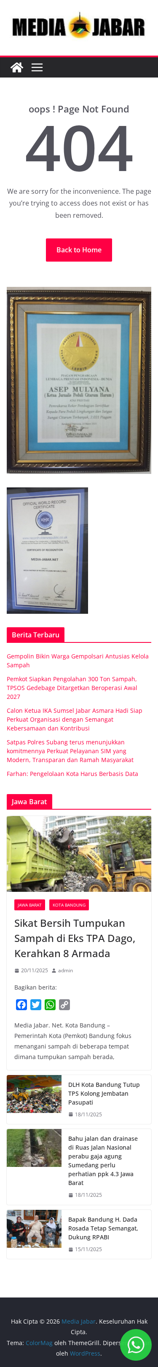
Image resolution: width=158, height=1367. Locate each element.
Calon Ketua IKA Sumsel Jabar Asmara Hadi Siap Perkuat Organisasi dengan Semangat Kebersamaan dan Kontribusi (74, 719)
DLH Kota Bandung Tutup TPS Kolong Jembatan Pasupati (104, 1093)
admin (65, 970)
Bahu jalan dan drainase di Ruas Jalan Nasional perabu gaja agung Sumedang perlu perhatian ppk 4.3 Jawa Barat (103, 1160)
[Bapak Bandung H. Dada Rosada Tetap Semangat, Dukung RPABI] (34, 1234)
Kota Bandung (69, 905)
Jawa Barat (30, 905)
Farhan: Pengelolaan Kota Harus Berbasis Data (72, 774)
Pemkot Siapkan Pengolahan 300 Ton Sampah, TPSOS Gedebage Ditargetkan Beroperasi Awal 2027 (72, 688)
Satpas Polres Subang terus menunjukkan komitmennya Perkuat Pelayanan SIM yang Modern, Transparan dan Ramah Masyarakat (70, 751)
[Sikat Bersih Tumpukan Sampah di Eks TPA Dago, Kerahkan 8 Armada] (79, 854)
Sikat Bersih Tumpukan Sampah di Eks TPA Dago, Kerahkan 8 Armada (74, 938)
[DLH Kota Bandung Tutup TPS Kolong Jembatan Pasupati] (34, 1099)
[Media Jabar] (17, 67)
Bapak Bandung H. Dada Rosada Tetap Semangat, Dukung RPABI (103, 1228)
